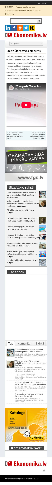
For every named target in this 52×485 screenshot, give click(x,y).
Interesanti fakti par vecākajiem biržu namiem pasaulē (20, 236)
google (8, 28)
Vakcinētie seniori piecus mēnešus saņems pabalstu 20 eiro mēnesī (21, 193)
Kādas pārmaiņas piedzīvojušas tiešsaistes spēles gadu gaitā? (20, 252)
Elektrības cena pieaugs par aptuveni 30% (15, 136)
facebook (14, 28)
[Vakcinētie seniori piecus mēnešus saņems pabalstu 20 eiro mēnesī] (42, 197)
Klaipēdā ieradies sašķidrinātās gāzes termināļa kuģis (37, 136)
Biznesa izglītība (33, 11)
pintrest (20, 28)
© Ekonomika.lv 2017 (31, 478)
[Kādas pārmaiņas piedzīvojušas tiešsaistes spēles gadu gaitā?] (42, 256)
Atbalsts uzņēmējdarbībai (15, 11)
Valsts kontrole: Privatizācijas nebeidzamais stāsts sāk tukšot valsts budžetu (23, 203)
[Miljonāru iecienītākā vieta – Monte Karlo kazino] (42, 248)
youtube (32, 28)
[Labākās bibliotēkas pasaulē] (42, 265)
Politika (19, 7)
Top (10, 343)
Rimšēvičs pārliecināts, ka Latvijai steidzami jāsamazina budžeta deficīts (30, 383)
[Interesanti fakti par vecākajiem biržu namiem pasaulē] (42, 239)
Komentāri (24, 343)
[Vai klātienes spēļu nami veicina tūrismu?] (42, 231)
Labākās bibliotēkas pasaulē (19, 260)
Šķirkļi (40, 343)
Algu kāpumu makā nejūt (17, 210)
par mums (42, 3)
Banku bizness (29, 7)
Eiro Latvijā (9, 14)
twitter (26, 28)
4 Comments (29, 400)
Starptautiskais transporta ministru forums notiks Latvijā (29, 395)
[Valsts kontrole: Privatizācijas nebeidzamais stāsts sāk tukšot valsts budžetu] (42, 206)
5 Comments (30, 388)
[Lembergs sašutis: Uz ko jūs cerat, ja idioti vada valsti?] (42, 223)
